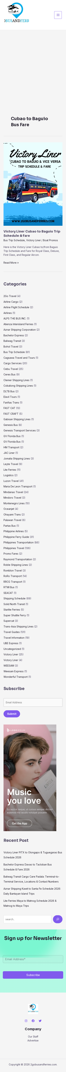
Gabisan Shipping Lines (17, 419)
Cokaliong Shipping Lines (18, 385)
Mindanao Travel (13, 492)
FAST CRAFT (11, 413)
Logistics (9, 475)
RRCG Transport (13, 581)
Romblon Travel (13, 570)
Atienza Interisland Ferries (18, 324)
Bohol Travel (11, 346)
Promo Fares (11, 553)
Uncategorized (12, 648)
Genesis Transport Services (20, 430)
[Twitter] (40, 1020)
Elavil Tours (10, 396)
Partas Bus (10, 525)
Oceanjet (9, 508)
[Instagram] (26, 1020)
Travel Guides (12, 631)
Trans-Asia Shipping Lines (18, 626)
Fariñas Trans (11, 402)
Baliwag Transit (12, 340)
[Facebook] (33, 1020)
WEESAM (9, 665)
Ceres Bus (9, 374)
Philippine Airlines (14, 531)
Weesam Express (14, 671)
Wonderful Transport (16, 676)
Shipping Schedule (15, 598)
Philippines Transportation (19, 542)
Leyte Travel (11, 464)
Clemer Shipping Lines (16, 380)
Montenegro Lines (14, 503)
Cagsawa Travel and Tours (19, 357)
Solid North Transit (14, 604)
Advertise (33, 1040)
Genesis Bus (11, 424)
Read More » (11, 262)
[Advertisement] (33, 65)
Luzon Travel (11, 480)
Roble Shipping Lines (16, 564)
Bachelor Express (14, 335)
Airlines (8, 312)
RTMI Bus (9, 587)
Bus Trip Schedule (14, 240)
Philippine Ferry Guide (16, 536)
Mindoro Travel (12, 497)
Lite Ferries (10, 469)
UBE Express (11, 643)
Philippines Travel (14, 548)
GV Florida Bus (12, 436)
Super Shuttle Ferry (15, 615)
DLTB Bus (9, 391)
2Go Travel (10, 296)
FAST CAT (9, 408)
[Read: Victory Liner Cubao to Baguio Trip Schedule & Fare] (33, 183)
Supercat (9, 620)
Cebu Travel (11, 368)
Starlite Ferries (12, 609)
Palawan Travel (12, 520)
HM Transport (11, 447)
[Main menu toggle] (58, 15)
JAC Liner (9, 452)
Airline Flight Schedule (16, 307)
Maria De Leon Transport (18, 486)
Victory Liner (33, 240)
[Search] (57, 919)
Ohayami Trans (12, 514)
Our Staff (33, 1036)
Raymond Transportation (18, 559)
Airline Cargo (11, 301)
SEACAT (8, 592)
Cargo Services (13, 363)
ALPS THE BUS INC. (15, 318)
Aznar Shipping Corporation (20, 329)
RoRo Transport (13, 576)
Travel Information (14, 637)
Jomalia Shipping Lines (17, 458)
